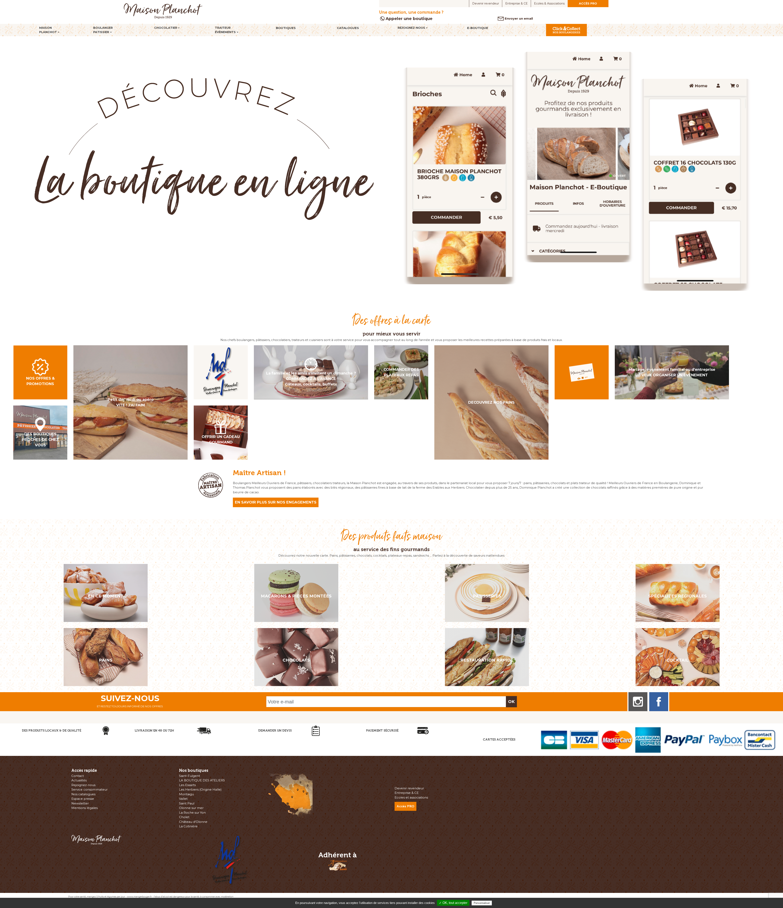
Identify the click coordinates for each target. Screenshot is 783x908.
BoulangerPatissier (103, 30)
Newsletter (80, 804)
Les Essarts (187, 785)
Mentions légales (84, 808)
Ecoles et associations (411, 798)
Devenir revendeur (485, 3)
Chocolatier (165, 28)
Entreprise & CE (516, 3)
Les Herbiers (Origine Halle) (200, 790)
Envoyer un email (519, 18)
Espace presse (82, 799)
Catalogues (348, 28)
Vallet (183, 799)
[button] (58, 167)
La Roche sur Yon (192, 813)
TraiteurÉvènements (225, 30)
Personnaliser (482, 903)
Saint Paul (186, 804)
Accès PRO (588, 3)
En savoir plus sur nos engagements (275, 502)
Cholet (184, 817)
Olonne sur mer (191, 808)
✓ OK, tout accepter (453, 903)
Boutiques (286, 28)
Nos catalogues (83, 794)
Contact (77, 776)
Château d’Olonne (193, 822)
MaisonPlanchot (48, 30)
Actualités (79, 781)
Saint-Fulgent (189, 776)
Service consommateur (89, 790)
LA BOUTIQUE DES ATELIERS (202, 781)
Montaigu (186, 794)
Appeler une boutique (409, 18)
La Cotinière (188, 827)
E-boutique (477, 28)
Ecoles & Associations (549, 3)
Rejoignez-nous (411, 28)
